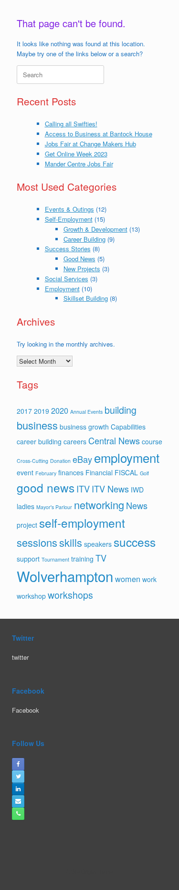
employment (126, 457)
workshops (70, 595)
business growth (84, 426)
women (127, 578)
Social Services (66, 278)
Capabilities (128, 426)
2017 (24, 411)
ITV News (110, 488)
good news (45, 487)
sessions (37, 542)
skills (70, 542)
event (25, 472)
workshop (31, 596)
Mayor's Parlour (54, 507)
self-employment (82, 522)
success (135, 541)
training (82, 558)
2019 (41, 411)
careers (74, 441)
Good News (79, 258)
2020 (59, 410)
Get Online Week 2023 (76, 153)
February (45, 473)
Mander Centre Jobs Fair (79, 163)
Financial (99, 472)
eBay (82, 459)
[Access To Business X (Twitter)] (18, 776)
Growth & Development (95, 229)
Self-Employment (69, 219)
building (121, 410)
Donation (60, 460)
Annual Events (86, 411)
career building (39, 441)
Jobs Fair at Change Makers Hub (90, 143)
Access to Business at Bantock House (98, 133)
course (152, 441)
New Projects (81, 268)
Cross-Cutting (32, 460)
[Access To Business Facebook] (18, 764)
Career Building (84, 239)
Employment (62, 288)
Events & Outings (69, 209)
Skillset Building (85, 298)
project (27, 525)
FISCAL (126, 472)
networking (99, 504)
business (37, 425)
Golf (144, 473)
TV (100, 558)
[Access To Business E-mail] (18, 801)
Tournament (55, 559)
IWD (137, 489)
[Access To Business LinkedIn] (18, 789)
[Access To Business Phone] (18, 814)
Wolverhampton (65, 576)
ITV (83, 488)
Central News (114, 440)
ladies (25, 506)
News (136, 505)
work (149, 579)
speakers (98, 544)
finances (71, 472)
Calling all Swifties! (71, 123)
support (28, 558)
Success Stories (68, 248)
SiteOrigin (83, 871)
